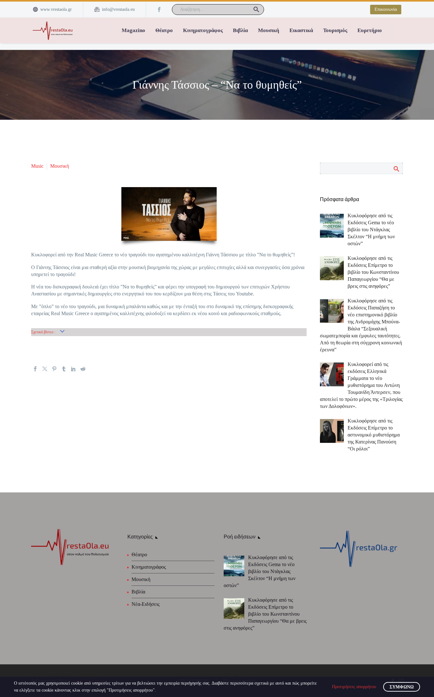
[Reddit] (82, 368)
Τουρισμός (335, 30)
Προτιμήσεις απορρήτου (354, 686)
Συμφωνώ (402, 687)
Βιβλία (240, 30)
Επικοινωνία (386, 9)
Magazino (133, 30)
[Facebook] (159, 9)
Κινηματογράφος (203, 30)
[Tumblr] (63, 368)
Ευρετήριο (369, 30)
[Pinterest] (54, 368)
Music (37, 166)
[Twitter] (44, 368)
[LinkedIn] (73, 368)
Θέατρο (164, 30)
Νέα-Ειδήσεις (145, 604)
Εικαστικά (301, 30)
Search (396, 169)
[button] (256, 9)
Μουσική (268, 30)
